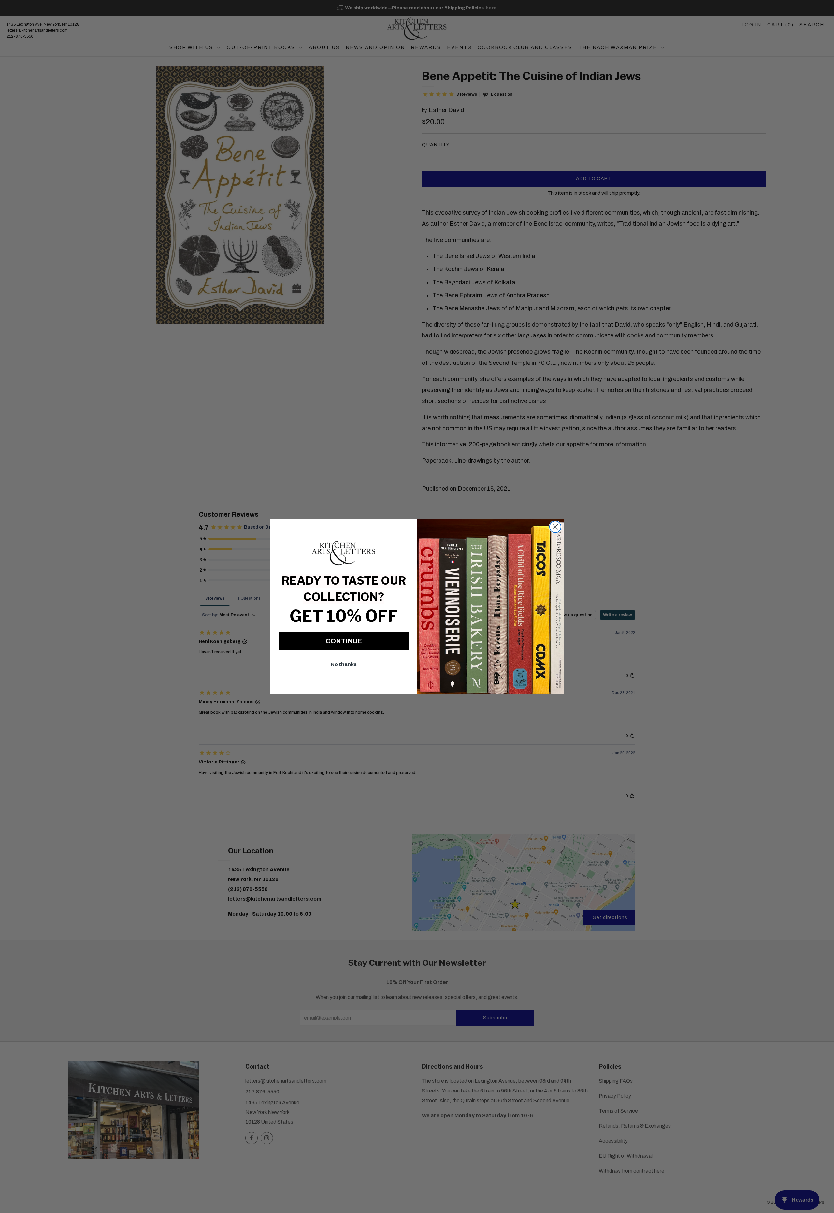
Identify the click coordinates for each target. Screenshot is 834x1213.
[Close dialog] (555, 527)
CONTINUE (344, 641)
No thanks (344, 664)
